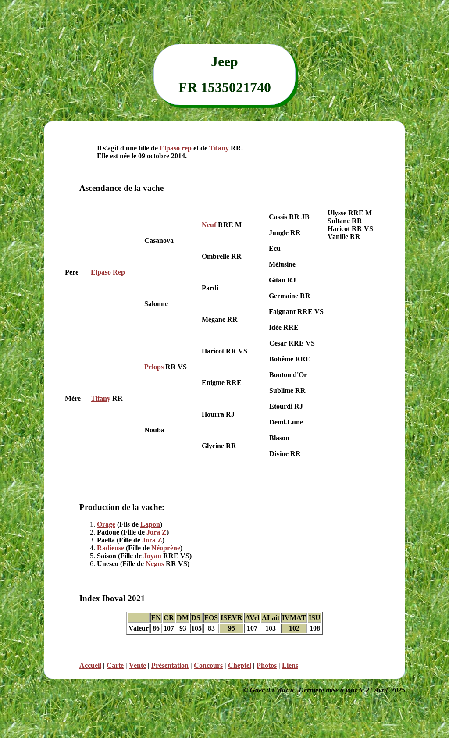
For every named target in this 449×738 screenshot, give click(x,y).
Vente (137, 665)
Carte (115, 665)
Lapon (150, 524)
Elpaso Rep (108, 272)
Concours (208, 665)
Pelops (154, 367)
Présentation (170, 665)
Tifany (219, 148)
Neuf (209, 224)
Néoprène (165, 548)
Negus (155, 563)
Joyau (152, 556)
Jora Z (156, 532)
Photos (267, 665)
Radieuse (110, 548)
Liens (290, 665)
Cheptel (239, 665)
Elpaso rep (176, 148)
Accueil (90, 665)
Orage (106, 524)
